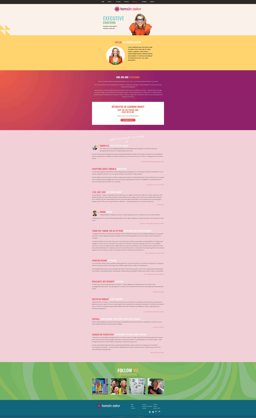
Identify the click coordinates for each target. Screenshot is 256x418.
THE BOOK (118, 1)
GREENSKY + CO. (142, 416)
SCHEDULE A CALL (128, 120)
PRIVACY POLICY (156, 408)
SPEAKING (144, 1)
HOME (103, 1)
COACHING (134, 1)
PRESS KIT (155, 404)
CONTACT (152, 1)
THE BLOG (126, 1)
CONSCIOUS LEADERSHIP (147, 406)
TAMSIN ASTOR (121, 416)
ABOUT (109, 1)
